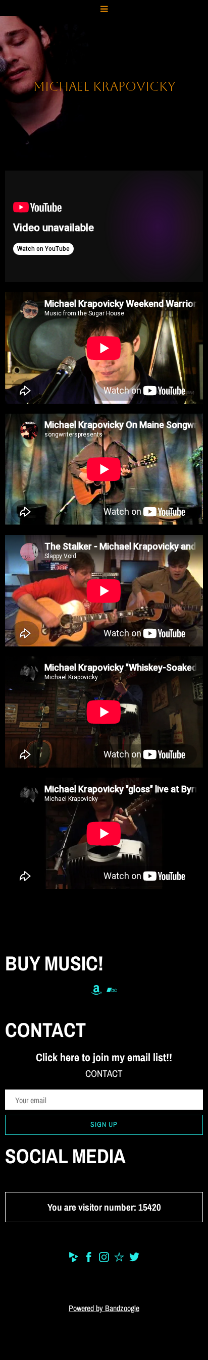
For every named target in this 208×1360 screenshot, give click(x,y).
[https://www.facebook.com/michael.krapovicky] (89, 1259)
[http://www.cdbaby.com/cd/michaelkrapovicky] (74, 1259)
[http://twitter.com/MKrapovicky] (134, 1259)
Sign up (104, 1124)
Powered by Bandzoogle (104, 1308)
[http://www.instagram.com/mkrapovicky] (104, 1259)
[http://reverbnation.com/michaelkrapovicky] (119, 1259)
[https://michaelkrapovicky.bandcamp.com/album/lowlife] (112, 992)
